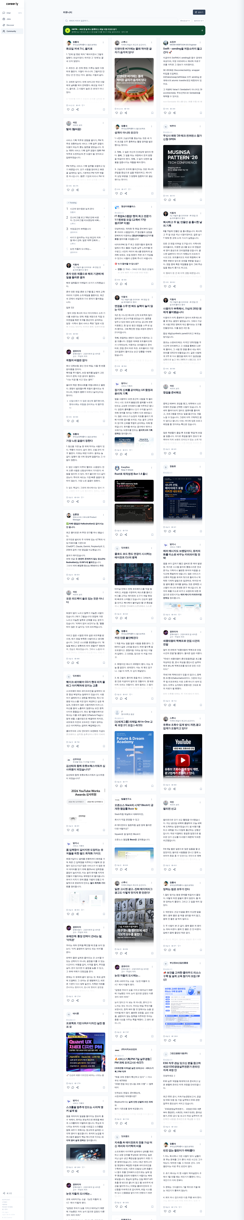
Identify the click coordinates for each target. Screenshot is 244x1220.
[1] (68, 109)
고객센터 (4, 1202)
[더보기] (103, 42)
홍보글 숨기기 (185, 21)
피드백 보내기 (6, 1199)
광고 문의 (4, 1209)
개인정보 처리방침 (7, 1207)
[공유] (77, 109)
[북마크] (104, 109)
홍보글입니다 (70, 1020)
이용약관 (4, 1204)
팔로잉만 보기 (199, 21)
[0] (68, 190)
